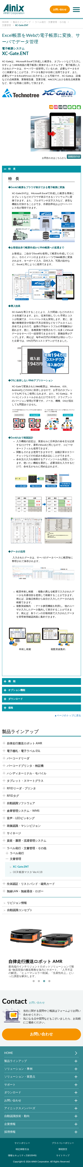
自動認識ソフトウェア (21, 803)
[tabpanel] (41, 949)
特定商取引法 (22, 1149)
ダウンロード (12, 1092)
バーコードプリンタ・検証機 (25, 766)
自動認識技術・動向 (17, 1116)
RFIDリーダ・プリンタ (21, 788)
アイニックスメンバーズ (19, 1108)
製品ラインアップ (15, 1061)
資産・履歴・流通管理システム (26, 840)
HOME (8, 1053)
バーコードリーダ (18, 758)
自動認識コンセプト (19, 910)
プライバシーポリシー (63, 1143)
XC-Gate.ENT (21, 867)
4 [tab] (49, 981)
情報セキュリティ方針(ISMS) (22, 1155)
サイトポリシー (22, 1143)
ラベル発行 (17, 853)
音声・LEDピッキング (21, 818)
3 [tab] (44, 981)
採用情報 (10, 1131)
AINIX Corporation (40, 1162)
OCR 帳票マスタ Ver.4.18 (28, 872)
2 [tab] (39, 981)
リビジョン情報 (17, 903)
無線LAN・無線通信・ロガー (25, 891)
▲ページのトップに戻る (67, 715)
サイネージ (14, 833)
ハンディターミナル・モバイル (26, 773)
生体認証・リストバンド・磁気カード (31, 884)
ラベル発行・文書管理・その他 (26, 848)
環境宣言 (62, 1149)
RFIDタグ (13, 796)
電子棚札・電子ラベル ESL (23, 751)
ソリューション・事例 (18, 1068)
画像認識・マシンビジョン (24, 826)
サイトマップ (63, 1155)
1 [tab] (34, 981)
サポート (10, 1084)
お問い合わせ (59, 9)
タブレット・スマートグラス (25, 781)
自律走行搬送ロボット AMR (24, 743)
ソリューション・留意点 (19, 1076)
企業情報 (10, 1124)
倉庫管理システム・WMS (23, 811)
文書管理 (15, 859)
